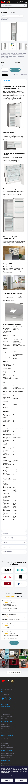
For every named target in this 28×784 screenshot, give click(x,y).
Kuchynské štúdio (5, 763)
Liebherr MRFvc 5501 (5, 765)
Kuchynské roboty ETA (6, 730)
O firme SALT (4, 712)
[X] (6, 698)
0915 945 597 (7, 694)
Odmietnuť (7, 780)
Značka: (4, 19)
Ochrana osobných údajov (6, 716)
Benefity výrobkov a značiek (7, 747)
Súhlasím (20, 780)
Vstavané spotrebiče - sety (6, 728)
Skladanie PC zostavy (5, 757)
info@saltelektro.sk (8, 689)
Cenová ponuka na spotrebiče (7, 753)
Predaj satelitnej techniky (6, 755)
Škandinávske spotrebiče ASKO (7, 733)
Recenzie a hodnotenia (6, 738)
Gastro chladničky (5, 724)
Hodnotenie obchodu (14, 593)
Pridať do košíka (13, 69)
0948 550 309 (7, 691)
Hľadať (25, 5)
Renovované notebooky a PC (7, 741)
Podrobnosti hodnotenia (18, 15)
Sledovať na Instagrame (15, 672)
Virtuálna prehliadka (5, 714)
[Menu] (26, 1)
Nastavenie (14, 776)
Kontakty (3, 710)
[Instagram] (9, 698)
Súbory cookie (4, 718)
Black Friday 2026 (5, 745)
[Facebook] (2, 698)
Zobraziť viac (14, 642)
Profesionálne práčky (5, 726)
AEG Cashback (4, 743)
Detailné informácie (5, 59)
